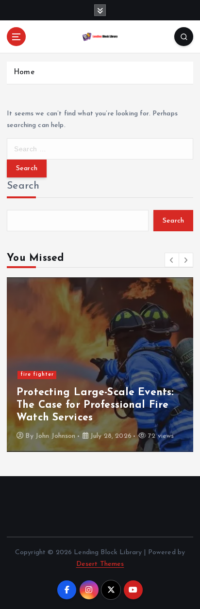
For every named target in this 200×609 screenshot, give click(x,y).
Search (23, 186)
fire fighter (37, 374)
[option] (100, 364)
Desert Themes (100, 564)
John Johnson (55, 436)
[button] (172, 260)
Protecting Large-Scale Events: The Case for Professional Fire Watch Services (95, 405)
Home (24, 72)
